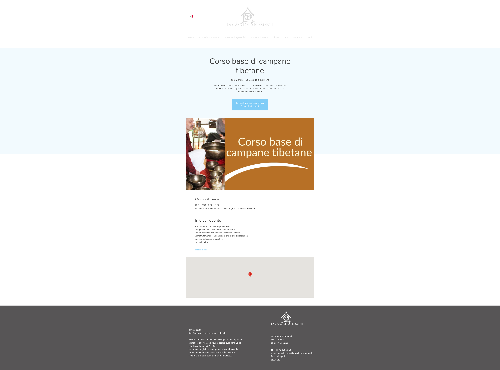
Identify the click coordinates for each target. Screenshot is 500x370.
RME (215, 346)
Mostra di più (201, 250)
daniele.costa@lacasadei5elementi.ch (295, 353)
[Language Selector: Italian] (193, 16)
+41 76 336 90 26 (283, 350)
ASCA (207, 346)
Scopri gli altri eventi (250, 106)
